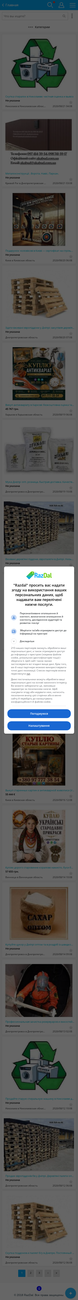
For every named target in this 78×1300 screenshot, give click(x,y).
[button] (39, 641)
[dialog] (39, 650)
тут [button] (28, 673)
